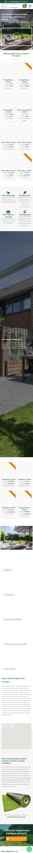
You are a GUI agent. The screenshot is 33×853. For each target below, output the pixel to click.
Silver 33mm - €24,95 (24, 142)
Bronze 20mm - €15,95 (9, 81)
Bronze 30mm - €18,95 (24, 81)
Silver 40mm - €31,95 (9, 171)
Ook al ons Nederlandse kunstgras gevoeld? (16, 832)
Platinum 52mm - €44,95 (24, 508)
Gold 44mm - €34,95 (24, 479)
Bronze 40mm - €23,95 (9, 111)
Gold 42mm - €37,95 (8, 479)
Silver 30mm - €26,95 (9, 142)
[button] (30, 6)
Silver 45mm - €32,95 (24, 171)
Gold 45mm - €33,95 (8, 508)
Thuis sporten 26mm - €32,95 (24, 111)
